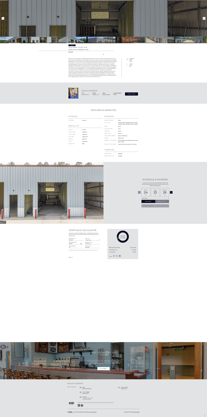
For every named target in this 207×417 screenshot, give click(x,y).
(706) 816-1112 (95, 94)
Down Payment (72, 242)
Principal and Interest (115, 247)
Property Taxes (114, 249)
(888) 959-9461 (85, 393)
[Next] (171, 192)
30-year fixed (88, 239)
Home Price (71, 238)
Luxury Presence (93, 412)
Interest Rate (71, 245)
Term (86, 238)
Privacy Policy (136, 412)
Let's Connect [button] (103, 368)
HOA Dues (87, 245)
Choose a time (144, 198)
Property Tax (88, 242)
